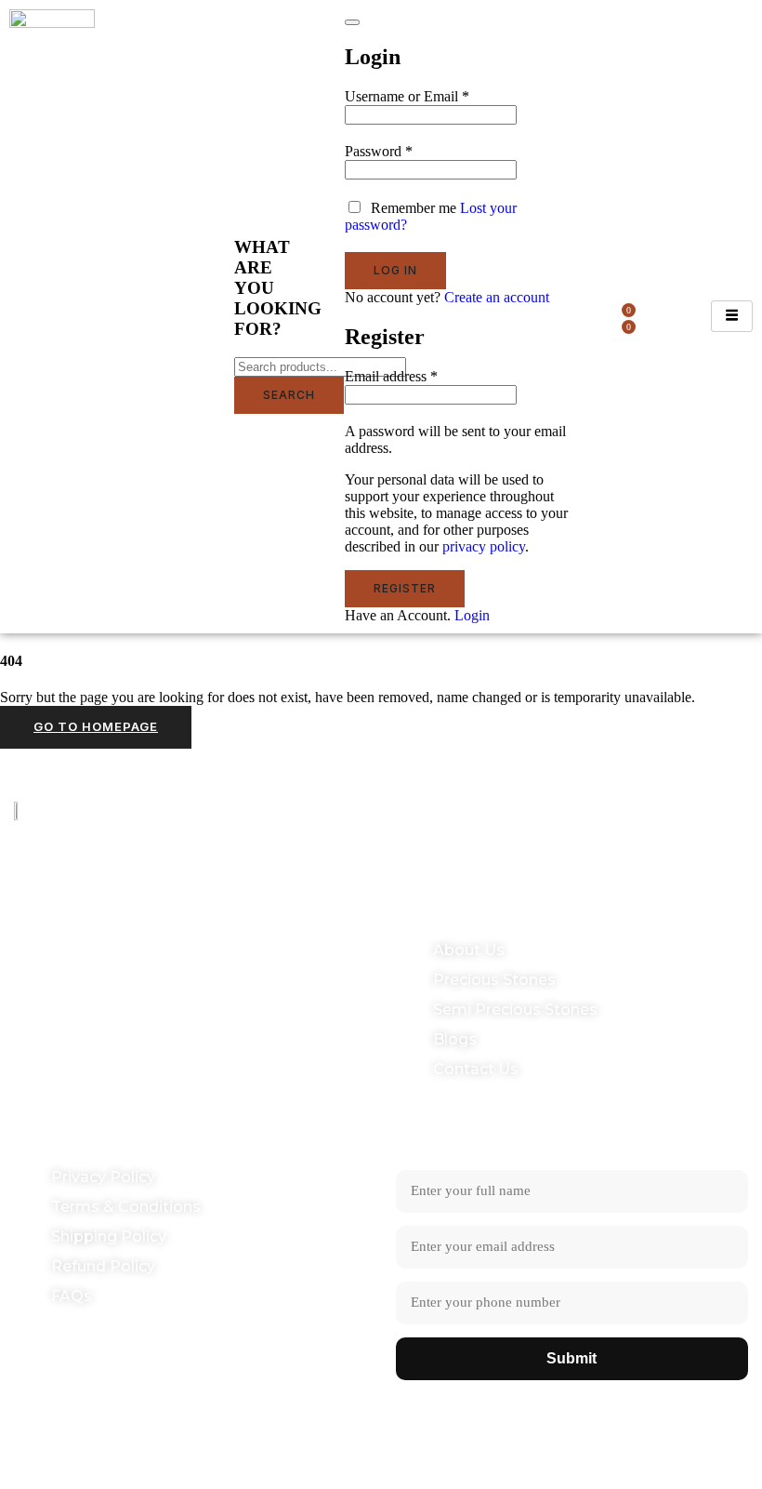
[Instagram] (723, 811)
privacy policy (483, 546)
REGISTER (405, 588)
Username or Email (407, 96)
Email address (391, 376)
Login (472, 615)
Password (379, 151)
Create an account (496, 297)
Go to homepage (95, 726)
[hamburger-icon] (732, 316)
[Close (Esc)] (352, 22)
